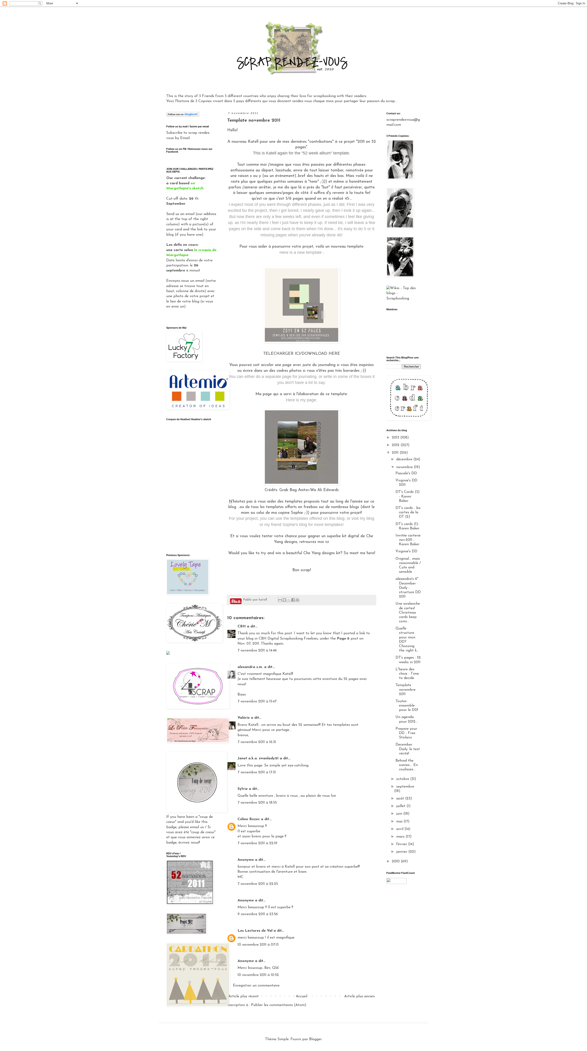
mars (401, 837)
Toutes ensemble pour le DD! (407, 705)
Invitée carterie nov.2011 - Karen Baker (408, 540)
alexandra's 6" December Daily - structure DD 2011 (408, 587)
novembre (405, 467)
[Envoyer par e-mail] (280, 600)
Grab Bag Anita (293, 490)
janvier (402, 852)
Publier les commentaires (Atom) (278, 1005)
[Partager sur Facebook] (293, 600)
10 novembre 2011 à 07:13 (258, 945)
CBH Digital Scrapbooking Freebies (288, 638)
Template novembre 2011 (405, 689)
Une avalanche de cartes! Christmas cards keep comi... (408, 612)
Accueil (301, 996)
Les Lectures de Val (255, 931)
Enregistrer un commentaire (256, 985)
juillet (401, 806)
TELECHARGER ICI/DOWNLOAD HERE (301, 354)
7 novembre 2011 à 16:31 (257, 742)
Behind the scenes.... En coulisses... (407, 765)
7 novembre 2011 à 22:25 (258, 884)
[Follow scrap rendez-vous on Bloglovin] (182, 115)
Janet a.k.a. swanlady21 (258, 758)
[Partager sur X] (288, 600)
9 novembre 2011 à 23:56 (258, 914)
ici (327, 542)
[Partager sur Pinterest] (297, 600)
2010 (396, 861)
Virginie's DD (406, 551)
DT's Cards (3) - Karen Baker (408, 496)
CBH (242, 626)
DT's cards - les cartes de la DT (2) (408, 512)
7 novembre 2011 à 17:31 (257, 772)
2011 (396, 453)
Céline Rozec (249, 819)
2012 (396, 445)
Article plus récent (243, 996)
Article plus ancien (359, 996)
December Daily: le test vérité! (408, 749)
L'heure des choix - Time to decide (407, 674)
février (402, 844)
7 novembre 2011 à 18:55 (257, 803)
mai (400, 821)
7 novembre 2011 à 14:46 (257, 650)
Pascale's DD (406, 473)
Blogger (315, 1039)
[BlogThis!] (284, 600)
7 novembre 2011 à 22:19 (257, 843)
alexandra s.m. (250, 667)
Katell (253, 142)
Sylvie (243, 789)
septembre (405, 786)
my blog (367, 518)
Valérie (244, 718)
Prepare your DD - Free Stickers (406, 733)
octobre (403, 779)
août (400, 798)
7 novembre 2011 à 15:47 (257, 701)
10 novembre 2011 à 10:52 (258, 975)
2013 (396, 437)
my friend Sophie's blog (285, 524)
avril (400, 829)
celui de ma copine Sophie (280, 513)
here (370, 553)
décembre (404, 459)
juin (399, 814)
